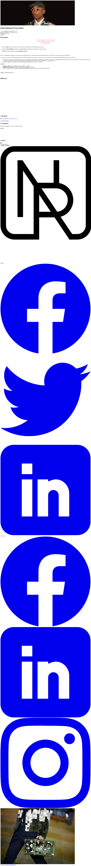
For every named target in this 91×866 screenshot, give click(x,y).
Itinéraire (2, 128)
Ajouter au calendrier (4, 120)
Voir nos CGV (13, 864)
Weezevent (8, 864)
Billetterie (2, 34)
